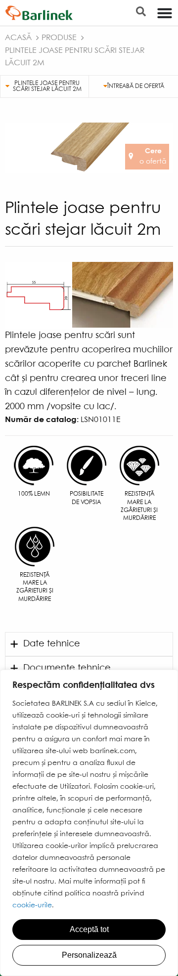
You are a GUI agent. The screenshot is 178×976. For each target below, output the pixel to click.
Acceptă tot (89, 929)
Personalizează (89, 955)
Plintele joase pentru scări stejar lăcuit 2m (47, 86)
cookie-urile (32, 905)
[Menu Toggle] (165, 13)
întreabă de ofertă (135, 86)
